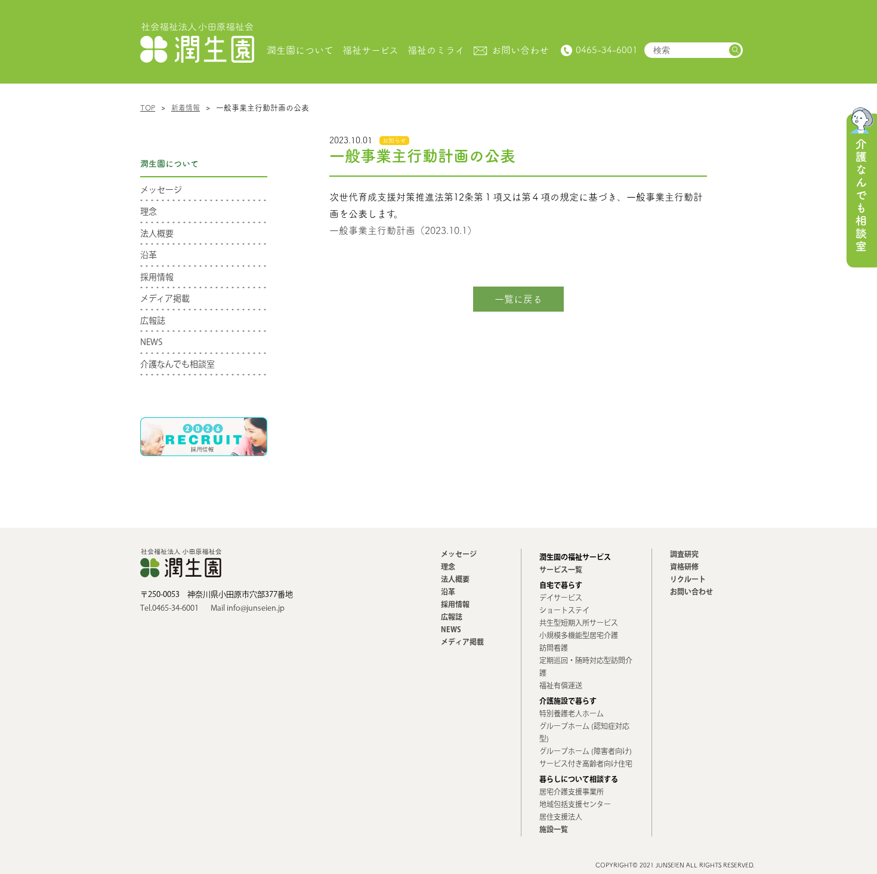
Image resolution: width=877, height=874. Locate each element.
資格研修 (684, 567)
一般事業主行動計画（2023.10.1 (398, 230)
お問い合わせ (691, 592)
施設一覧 (553, 830)
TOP (147, 107)
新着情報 (185, 107)
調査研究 (684, 555)
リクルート (688, 580)
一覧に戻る (518, 299)
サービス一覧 (560, 570)
